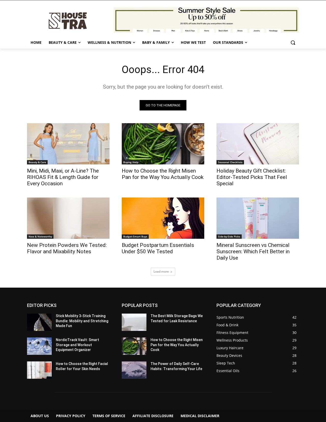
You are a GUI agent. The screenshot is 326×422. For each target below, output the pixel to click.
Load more (161, 271)
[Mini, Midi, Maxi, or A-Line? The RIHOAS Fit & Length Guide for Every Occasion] (68, 143)
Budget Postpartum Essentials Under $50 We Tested (158, 248)
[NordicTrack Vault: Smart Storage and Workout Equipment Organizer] (39, 346)
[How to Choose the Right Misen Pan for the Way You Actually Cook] (163, 143)
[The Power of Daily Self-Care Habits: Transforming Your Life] (134, 370)
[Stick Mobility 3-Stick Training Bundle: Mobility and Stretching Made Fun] (39, 322)
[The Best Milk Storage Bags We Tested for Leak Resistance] (134, 322)
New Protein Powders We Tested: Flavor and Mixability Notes (67, 248)
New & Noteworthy (40, 236)
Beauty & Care (37, 162)
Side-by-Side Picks (229, 236)
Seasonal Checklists (230, 162)
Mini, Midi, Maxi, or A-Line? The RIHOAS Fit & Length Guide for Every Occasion (63, 177)
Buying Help (130, 162)
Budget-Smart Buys (135, 236)
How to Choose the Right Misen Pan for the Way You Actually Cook (162, 174)
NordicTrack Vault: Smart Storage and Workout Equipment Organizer (77, 345)
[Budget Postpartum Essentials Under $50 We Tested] (163, 218)
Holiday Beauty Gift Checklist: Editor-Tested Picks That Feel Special (251, 177)
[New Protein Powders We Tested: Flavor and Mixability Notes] (68, 218)
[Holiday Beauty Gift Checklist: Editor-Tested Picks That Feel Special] (257, 143)
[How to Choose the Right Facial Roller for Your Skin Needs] (39, 370)
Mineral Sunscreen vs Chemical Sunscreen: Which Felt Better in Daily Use (253, 251)
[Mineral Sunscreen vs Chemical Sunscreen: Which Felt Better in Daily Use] (257, 218)
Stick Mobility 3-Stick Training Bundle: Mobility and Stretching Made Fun (82, 321)
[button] (293, 42)
